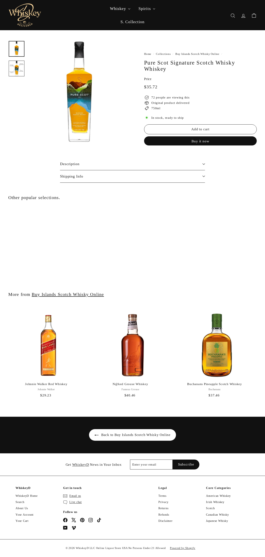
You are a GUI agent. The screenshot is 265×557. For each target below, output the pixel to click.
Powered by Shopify (182, 548)
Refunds (163, 514)
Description (70, 164)
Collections (163, 54)
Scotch (210, 508)
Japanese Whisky (217, 520)
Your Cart (22, 520)
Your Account (25, 514)
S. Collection (132, 21)
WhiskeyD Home (27, 495)
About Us (22, 508)
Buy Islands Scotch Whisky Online (197, 54)
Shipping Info (71, 176)
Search (20, 502)
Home (147, 54)
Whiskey (118, 8)
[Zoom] (79, 92)
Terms (162, 495)
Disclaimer (165, 520)
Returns (163, 508)
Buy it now (200, 141)
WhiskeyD (80, 465)
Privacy (163, 502)
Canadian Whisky (217, 514)
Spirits (145, 8)
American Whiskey (218, 495)
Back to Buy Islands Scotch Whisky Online (136, 435)
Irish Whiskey (215, 502)
